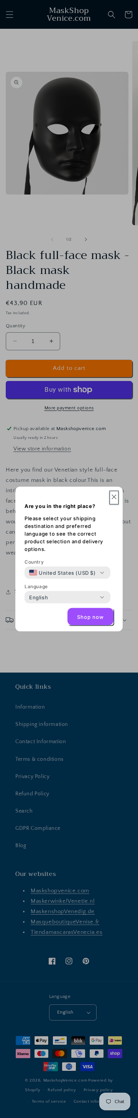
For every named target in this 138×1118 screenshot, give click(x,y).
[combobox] (62, 573)
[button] (114, 498)
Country (34, 562)
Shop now (90, 616)
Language (36, 586)
